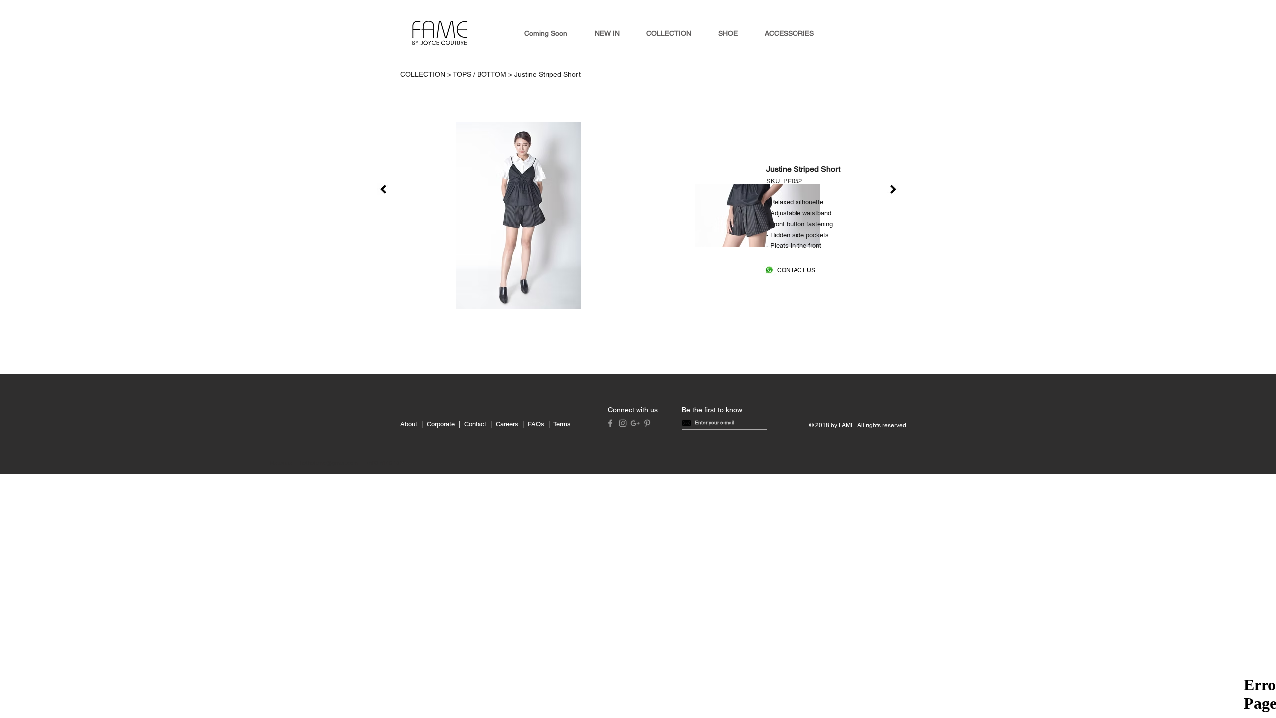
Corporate (441, 424)
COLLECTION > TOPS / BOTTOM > (457, 74)
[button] (714, 422)
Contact (475, 424)
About (408, 424)
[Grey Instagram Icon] (623, 423)
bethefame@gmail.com (329, 463)
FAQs (536, 424)
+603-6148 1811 (385, 463)
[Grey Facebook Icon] (610, 423)
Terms (562, 424)
